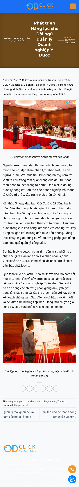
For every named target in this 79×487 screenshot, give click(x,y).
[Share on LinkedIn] (56, 389)
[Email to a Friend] (43, 389)
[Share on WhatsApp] (23, 389)
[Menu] (73, 6)
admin (71, 43)
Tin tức (20, 40)
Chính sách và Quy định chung (52, 485)
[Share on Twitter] (36, 389)
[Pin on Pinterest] (49, 389)
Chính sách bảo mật (20, 485)
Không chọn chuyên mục (43, 401)
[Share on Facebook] (29, 389)
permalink (23, 405)
